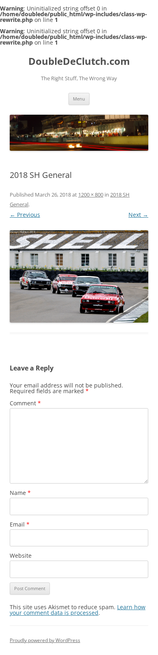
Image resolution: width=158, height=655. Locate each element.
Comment (25, 403)
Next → (138, 214)
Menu (79, 99)
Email (20, 524)
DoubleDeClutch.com (79, 61)
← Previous (25, 214)
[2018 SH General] (79, 276)
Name (20, 493)
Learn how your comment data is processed (77, 609)
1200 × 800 (90, 194)
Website (21, 555)
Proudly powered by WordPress (45, 640)
